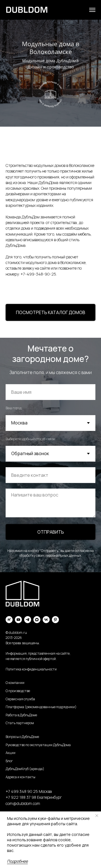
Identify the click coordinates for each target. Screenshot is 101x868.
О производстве (18, 690)
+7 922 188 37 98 (21, 797)
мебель (84, 234)
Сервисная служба (20, 699)
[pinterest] (55, 619)
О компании (15, 682)
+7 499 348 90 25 (22, 791)
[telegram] (27, 619)
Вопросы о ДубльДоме (22, 736)
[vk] (46, 619)
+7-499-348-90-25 (38, 274)
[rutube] (9, 619)
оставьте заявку (20, 268)
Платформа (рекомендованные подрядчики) (41, 706)
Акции (10, 752)
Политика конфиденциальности (31, 669)
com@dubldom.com (23, 803)
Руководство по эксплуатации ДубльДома (38, 744)
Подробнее (17, 861)
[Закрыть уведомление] (97, 815)
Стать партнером (20, 723)
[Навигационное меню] (92, 10)
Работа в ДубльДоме (21, 715)
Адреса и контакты (20, 777)
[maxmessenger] (36, 619)
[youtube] (18, 619)
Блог (9, 761)
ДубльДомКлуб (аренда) (25, 768)
